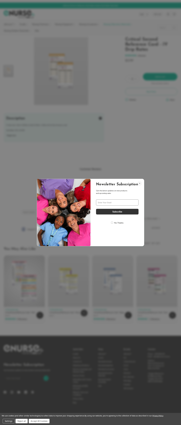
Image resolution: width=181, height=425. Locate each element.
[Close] (140, 183)
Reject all (21, 421)
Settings (8, 421)
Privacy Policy (157, 416)
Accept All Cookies (39, 421)
